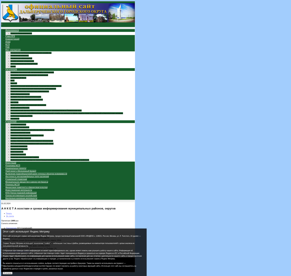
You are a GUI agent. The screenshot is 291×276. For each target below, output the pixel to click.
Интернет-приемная (18, 146)
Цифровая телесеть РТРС (21, 116)
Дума (8, 42)
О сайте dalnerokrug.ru (19, 127)
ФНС (12, 81)
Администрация (12, 39)
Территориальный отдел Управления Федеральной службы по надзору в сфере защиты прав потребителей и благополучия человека (66, 113)
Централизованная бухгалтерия (24, 64)
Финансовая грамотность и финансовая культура (26, 187)
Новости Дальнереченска (21, 33)
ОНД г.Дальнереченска (20, 94)
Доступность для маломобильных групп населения (27, 176)
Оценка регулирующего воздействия (21, 196)
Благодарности (16, 152)
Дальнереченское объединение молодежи (28, 105)
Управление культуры (19, 56)
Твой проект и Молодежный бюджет (21, 171)
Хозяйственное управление (22, 61)
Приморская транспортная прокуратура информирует (33, 89)
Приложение (11, 228)
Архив (13, 66)
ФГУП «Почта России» (19, 108)
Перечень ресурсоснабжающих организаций (29, 75)
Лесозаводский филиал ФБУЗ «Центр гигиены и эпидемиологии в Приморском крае (46, 110)
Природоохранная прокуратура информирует (29, 91)
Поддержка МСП (13, 166)
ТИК (7, 47)
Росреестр (14, 119)
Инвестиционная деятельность (19, 190)
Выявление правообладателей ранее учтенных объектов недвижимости (36, 174)
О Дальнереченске (18, 125)
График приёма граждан (20, 138)
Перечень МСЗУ (12, 185)
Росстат (13, 83)
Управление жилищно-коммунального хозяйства (30, 53)
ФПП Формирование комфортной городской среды (32, 144)
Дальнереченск (12, 30)
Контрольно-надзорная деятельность (21, 198)
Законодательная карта (20, 133)
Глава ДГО (10, 36)
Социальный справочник (16, 179)
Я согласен (7, 273)
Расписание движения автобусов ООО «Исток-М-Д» (32, 130)
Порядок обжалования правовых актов (27, 135)
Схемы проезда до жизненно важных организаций (31, 141)
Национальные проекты (16, 168)
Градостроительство (19, 149)
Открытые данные (18, 154)
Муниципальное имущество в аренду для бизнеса (27, 182)
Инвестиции (11, 163)
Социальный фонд (18, 78)
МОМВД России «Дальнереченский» (25, 97)
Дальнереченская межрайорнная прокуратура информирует (35, 86)
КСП (7, 44)
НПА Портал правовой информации (21, 193)
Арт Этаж (14, 102)
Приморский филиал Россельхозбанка (26, 100)
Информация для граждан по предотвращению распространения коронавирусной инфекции (49, 160)
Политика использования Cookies (24, 157)
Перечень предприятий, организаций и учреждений (32, 72)
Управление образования (21, 58)
